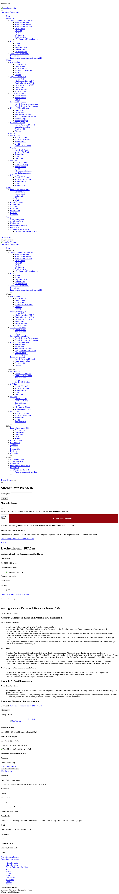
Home (8, 16)
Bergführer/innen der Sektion (25, 116)
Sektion (8, 60)
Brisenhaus (14, 208)
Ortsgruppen (10, 133)
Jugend (17, 144)
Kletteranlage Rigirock (23, 171)
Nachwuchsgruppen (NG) (24, 85)
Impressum (10, 880)
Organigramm (20, 66)
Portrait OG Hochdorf (23, 137)
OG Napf (18, 31)
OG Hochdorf (20, 29)
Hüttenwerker (15, 204)
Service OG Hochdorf (23, 146)
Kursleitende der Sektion (24, 114)
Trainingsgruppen (21, 121)
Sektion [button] (8, 294)
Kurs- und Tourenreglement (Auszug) (15, 594)
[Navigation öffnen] (15, 480)
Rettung (18, 75)
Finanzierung (20, 194)
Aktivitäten (10, 18)
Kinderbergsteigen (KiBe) (24, 81)
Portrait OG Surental (22, 177)
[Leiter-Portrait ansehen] (16, 721)
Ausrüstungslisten (16, 221)
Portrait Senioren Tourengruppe (26, 104)
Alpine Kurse (20, 110)
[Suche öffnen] (12, 480)
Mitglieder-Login (7, 240)
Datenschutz (10, 878)
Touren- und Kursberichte (19, 54)
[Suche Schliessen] (2, 482)
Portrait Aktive (20, 96)
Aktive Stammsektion (18, 93)
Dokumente (19, 196)
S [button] (6, 802)
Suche (8, 875)
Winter (17, 45)
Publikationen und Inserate (20, 225)
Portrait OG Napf (21, 150)
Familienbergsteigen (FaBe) (25, 83)
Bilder (17, 198)
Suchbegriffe (5, 494)
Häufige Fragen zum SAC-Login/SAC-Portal (17, 539)
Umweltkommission (22, 127)
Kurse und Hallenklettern (19, 108)
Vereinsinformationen (23, 173)
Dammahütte (15, 211)
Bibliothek (19, 131)
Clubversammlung (17, 219)
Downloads (19, 158)
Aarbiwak (14, 206)
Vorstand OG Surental (23, 179)
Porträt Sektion (20, 64)
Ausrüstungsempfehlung (10, 857)
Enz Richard (33, 719)
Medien (17, 200)
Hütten (8, 188)
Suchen (4, 498)
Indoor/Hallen (20, 50)
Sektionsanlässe (20, 37)
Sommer (18, 43)
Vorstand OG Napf (22, 152)
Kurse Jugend (20, 87)
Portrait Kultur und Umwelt (25, 125)
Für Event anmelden (8, 766)
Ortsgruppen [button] (10, 369)
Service (8, 217)
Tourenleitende (20, 98)
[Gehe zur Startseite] (8, 8)
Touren (3, 480)
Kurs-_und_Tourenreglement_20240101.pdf (26, 706)
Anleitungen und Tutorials (19, 229)
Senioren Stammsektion (19, 102)
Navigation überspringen (10, 12)
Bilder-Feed (14, 56)
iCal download (6, 771)
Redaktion (18, 73)
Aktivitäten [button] (10, 250)
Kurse (12, 41)
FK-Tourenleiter (21, 52)
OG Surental (19, 35)
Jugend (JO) (19, 79)
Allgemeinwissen (21, 47)
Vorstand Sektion (21, 68)
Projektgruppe (20, 192)
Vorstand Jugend (21, 91)
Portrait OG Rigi (21, 162)
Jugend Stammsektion (18, 77)
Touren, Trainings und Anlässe (21, 20)
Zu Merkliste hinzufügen (10, 769)
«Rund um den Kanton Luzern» (26, 39)
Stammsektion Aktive (23, 24)
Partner (8, 873)
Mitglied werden (12, 865)
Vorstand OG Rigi (21, 165)
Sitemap (9, 882)
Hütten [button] (8, 426)
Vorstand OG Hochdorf (23, 139)
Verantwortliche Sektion (24, 70)
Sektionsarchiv (20, 129)
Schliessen (5, 710)
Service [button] (8, 457)
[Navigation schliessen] (2, 10)
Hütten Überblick (16, 202)
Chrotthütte (14, 215)
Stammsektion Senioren (23, 27)
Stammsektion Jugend (23, 22)
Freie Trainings (20, 119)
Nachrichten (14, 223)
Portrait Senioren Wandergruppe (26, 106)
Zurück (3, 543)
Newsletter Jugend (21, 89)
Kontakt (9, 884)
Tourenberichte (20, 185)
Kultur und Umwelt (17, 123)
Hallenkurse (19, 112)
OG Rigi (18, 33)
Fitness (17, 100)
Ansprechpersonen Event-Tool (26, 232)
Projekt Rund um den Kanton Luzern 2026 (26, 58)
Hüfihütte (13, 213)
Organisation (15, 62)
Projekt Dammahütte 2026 (20, 190)
